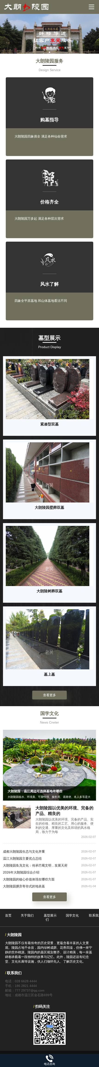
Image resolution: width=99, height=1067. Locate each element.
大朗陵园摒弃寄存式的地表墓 (24, 886)
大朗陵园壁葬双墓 (49, 507)
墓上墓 (49, 674)
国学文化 (72, 915)
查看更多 (49, 695)
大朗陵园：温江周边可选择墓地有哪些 (35, 791)
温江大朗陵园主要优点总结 (22, 858)
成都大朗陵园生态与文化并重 (24, 851)
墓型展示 (50, 915)
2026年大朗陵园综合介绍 (21, 872)
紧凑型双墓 (49, 424)
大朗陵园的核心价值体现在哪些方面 (29, 879)
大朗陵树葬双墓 (49, 591)
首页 (8, 915)
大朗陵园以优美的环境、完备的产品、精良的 (64, 811)
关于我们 (27, 915)
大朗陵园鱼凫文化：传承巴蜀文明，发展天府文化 (35, 866)
